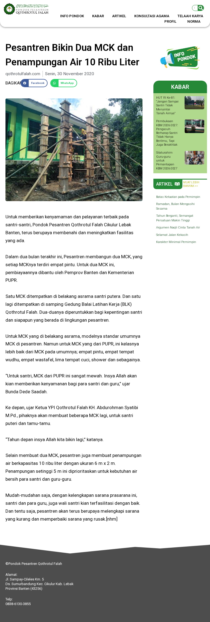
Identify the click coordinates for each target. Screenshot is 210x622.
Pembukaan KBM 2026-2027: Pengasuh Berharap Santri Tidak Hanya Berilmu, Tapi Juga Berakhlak (167, 132)
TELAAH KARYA (190, 16)
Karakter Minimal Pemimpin (176, 242)
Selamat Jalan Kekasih (172, 235)
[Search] (201, 8)
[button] (34, 83)
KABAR (98, 16)
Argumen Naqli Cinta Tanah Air (178, 227)
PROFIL (170, 21)
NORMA (193, 21)
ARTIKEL (119, 16)
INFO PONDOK (72, 16)
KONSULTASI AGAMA (151, 16)
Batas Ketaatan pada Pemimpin (178, 197)
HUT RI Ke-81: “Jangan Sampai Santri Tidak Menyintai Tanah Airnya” (167, 105)
